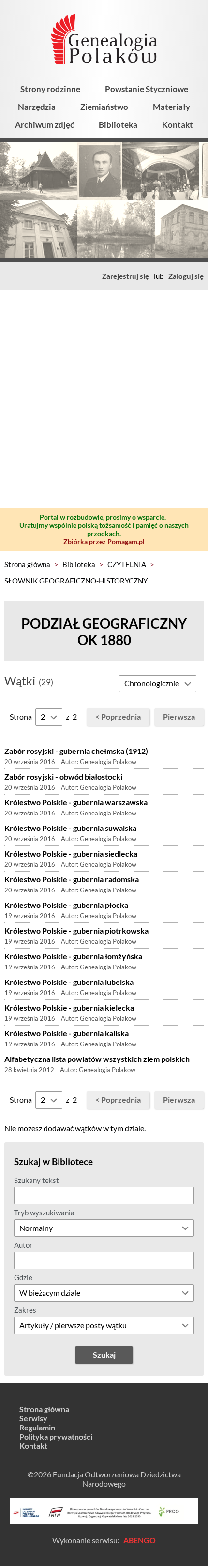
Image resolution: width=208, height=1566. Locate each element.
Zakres (25, 1309)
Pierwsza (179, 716)
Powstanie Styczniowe (146, 89)
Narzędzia (37, 107)
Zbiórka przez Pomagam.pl (104, 541)
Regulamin (37, 1427)
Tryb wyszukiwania (44, 1212)
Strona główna (27, 564)
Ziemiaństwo (104, 107)
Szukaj (104, 1354)
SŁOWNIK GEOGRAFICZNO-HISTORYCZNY (76, 580)
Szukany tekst (36, 1180)
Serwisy (33, 1418)
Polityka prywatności (55, 1436)
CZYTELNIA (126, 564)
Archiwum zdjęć (44, 125)
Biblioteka (118, 125)
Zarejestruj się (125, 276)
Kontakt (177, 125)
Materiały (171, 107)
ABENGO (139, 1540)
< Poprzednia (118, 716)
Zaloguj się (186, 276)
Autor (23, 1245)
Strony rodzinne (50, 89)
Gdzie (23, 1277)
